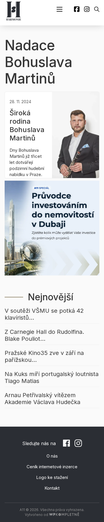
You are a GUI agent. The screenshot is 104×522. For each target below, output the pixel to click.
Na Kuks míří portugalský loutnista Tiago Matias (52, 377)
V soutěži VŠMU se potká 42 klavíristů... (44, 314)
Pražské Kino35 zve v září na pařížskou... (44, 356)
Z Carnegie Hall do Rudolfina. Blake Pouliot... (44, 335)
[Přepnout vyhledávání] (96, 9)
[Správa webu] (64, 514)
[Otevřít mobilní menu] (59, 9)
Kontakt (52, 488)
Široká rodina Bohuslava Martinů (27, 125)
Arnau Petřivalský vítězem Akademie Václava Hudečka (42, 399)
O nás (52, 456)
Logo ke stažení (52, 477)
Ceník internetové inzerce (52, 466)
